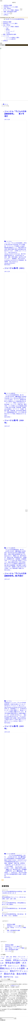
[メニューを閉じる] (1, 1)
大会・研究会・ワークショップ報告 (16, 927)
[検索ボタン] (1, 43)
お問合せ (6, 14)
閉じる (3, 1020)
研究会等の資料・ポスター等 (13, 964)
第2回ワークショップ (13, 966)
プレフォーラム (16, 958)
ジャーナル (10, 932)
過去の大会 (9, 974)
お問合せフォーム (15, 985)
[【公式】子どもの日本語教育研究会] (14, 19)
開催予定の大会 (8, 977)
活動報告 (8, 960)
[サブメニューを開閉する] (21, 9)
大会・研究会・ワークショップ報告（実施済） (11, 9)
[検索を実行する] (15, 981)
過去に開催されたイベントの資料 (13, 967)
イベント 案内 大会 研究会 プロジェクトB (13, 956)
